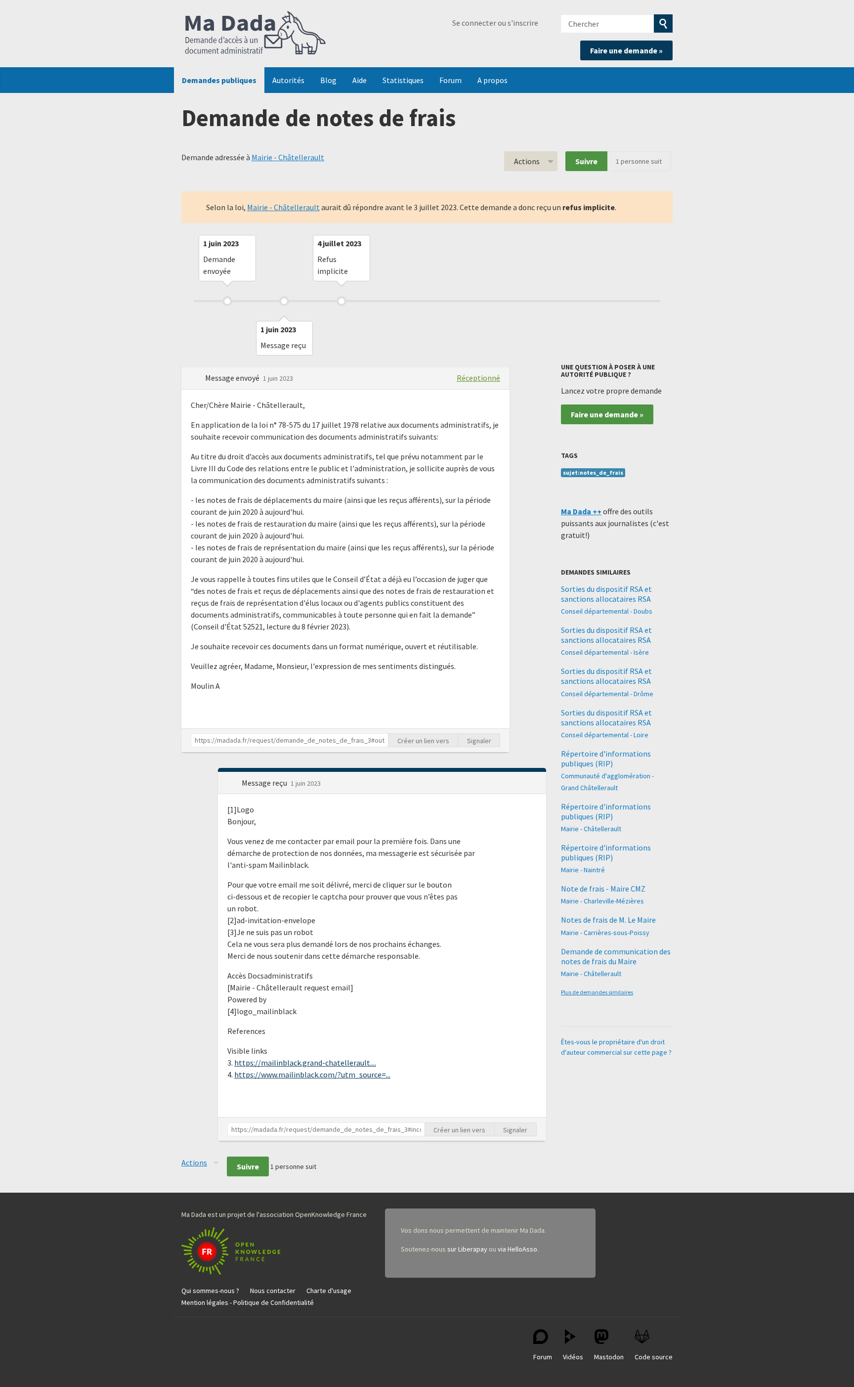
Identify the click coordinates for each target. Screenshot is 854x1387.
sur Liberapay (467, 1249)
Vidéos (573, 1356)
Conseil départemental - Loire (604, 734)
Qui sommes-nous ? (210, 1290)
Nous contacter (273, 1290)
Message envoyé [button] (233, 378)
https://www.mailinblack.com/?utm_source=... (312, 1074)
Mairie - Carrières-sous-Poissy (605, 932)
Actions (527, 161)
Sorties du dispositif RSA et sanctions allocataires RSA (606, 594)
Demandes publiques (219, 80)
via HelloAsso (517, 1249)
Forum (450, 80)
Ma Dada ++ (581, 511)
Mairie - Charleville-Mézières (602, 900)
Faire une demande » (626, 50)
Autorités (288, 80)
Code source (654, 1356)
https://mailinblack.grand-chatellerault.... (305, 1063)
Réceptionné (478, 378)
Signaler (479, 740)
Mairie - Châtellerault (288, 157)
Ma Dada (255, 33)
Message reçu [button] (265, 783)
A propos (492, 80)
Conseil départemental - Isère (605, 652)
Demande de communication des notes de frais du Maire (616, 956)
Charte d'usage (328, 1290)
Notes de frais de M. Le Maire (608, 920)
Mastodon (609, 1356)
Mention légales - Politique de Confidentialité (247, 1302)
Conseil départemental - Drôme (607, 693)
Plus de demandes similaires (597, 992)
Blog (328, 80)
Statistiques (403, 80)
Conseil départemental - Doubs (606, 611)
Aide (359, 80)
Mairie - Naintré (583, 869)
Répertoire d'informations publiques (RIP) (606, 758)
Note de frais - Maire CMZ (603, 889)
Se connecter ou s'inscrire (495, 23)
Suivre (586, 161)
